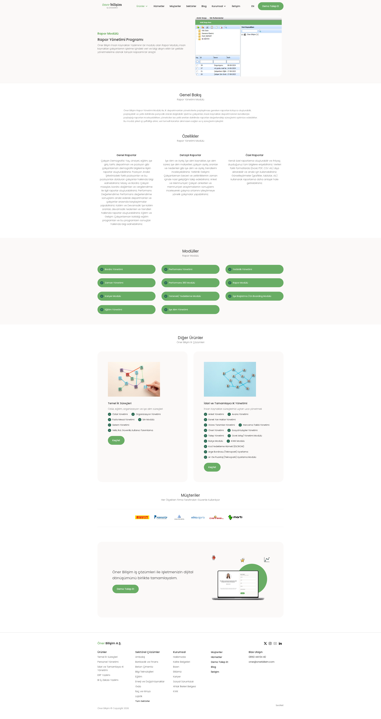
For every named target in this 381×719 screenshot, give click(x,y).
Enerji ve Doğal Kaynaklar (149, 681)
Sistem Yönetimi (120, 424)
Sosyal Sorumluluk (183, 681)
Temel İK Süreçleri (107, 657)
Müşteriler (175, 6)
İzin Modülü (148, 419)
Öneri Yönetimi (216, 430)
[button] (142, 6)
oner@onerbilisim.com (261, 662)
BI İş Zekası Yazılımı (107, 680)
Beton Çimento (144, 666)
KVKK (175, 691)
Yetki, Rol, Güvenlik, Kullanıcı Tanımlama (132, 430)
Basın (176, 666)
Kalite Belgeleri (181, 662)
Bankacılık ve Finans (146, 662)
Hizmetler (159, 6)
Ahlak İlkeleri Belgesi (184, 686)
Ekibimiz (177, 671)
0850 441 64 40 (257, 657)
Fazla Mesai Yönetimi (123, 419)
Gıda (138, 686)
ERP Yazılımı (103, 675)
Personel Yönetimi (107, 662)
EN (252, 6)
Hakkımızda (179, 657)
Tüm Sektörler (142, 701)
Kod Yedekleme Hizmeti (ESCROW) (226, 446)
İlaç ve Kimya (142, 691)
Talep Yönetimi (216, 435)
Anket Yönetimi (216, 414)
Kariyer (177, 676)
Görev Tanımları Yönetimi (221, 424)
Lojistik (138, 696)
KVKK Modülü (238, 441)
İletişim (236, 6)
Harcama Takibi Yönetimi (256, 424)
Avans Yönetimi (240, 414)
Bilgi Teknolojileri (144, 671)
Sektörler (191, 6)
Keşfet (116, 440)
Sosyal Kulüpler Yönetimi (244, 430)
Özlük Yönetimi (120, 414)
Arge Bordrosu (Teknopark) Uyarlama (228, 451)
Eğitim (138, 676)
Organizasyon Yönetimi (148, 414)
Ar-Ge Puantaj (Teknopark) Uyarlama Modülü (232, 457)
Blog (204, 6)
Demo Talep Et (270, 6)
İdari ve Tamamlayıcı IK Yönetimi (110, 668)
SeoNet (280, 705)
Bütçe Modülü (215, 441)
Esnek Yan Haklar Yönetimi (222, 419)
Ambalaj (140, 657)
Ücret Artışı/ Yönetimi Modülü (247, 435)
